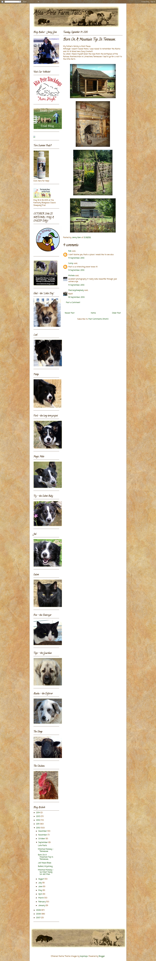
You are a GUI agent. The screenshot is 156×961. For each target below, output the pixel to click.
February (42, 901)
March (41, 898)
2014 (38, 812)
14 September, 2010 (76, 258)
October (42, 838)
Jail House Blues (44, 863)
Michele (71, 275)
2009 (38, 910)
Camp (70, 263)
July (40, 883)
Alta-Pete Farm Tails (57, 13)
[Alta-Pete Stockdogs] (34, 137)
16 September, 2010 (76, 297)
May (40, 890)
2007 (38, 917)
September (43, 842)
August (41, 879)
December (42, 831)
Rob (69, 251)
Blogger (102, 956)
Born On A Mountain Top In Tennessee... (45, 857)
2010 (38, 828)
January (42, 905)
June (40, 886)
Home (93, 313)
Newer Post (69, 313)
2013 (38, 816)
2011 (38, 824)
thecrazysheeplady (76, 290)
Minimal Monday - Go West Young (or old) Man (45, 872)
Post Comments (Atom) (98, 319)
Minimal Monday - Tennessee (45, 850)
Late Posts (42, 845)
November (43, 835)
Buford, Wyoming (45, 866)
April (40, 894)
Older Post (116, 313)
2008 (38, 914)
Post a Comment (73, 302)
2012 (38, 820)
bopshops (84, 956)
